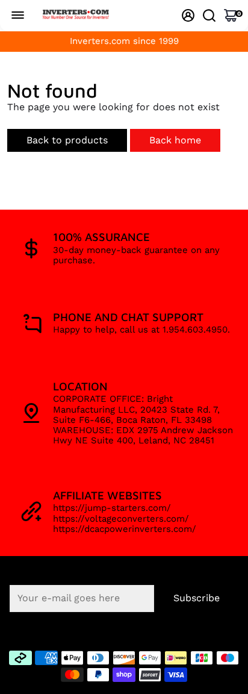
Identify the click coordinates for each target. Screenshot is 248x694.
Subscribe (196, 598)
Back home (175, 140)
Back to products (67, 140)
